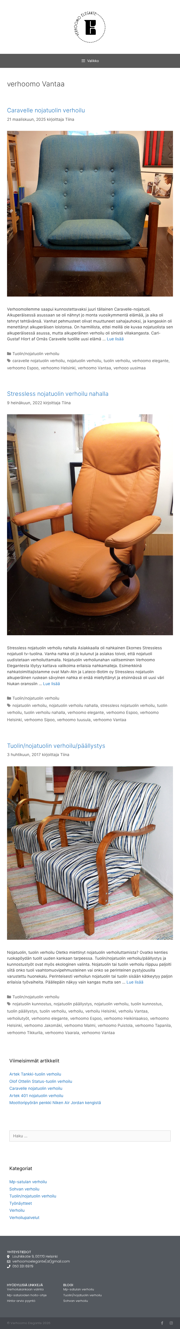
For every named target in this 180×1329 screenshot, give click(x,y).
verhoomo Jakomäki (43, 1025)
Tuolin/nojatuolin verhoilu (35, 353)
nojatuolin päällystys (73, 1004)
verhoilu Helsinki (100, 1011)
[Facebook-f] (162, 1323)
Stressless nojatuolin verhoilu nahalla (58, 393)
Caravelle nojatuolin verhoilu (46, 110)
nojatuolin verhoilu (84, 360)
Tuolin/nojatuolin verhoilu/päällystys (56, 745)
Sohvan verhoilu (24, 1189)
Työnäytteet (20, 1203)
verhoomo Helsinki (58, 368)
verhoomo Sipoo (39, 719)
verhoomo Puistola (115, 1025)
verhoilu (75, 1011)
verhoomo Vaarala (62, 1032)
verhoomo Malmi (79, 1025)
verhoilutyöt (18, 1018)
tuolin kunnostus (146, 1004)
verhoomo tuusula (74, 719)
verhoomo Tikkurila (25, 1032)
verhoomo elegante (150, 360)
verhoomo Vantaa (94, 368)
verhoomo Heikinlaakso (126, 1018)
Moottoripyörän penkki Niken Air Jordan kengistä (55, 1102)
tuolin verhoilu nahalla (44, 712)
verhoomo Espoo (22, 368)
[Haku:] (90, 1136)
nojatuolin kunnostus (31, 1004)
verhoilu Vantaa (133, 1011)
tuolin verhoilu (117, 360)
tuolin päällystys (22, 1011)
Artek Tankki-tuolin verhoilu (35, 1074)
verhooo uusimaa (129, 368)
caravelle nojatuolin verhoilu (38, 360)
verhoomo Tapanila (153, 1025)
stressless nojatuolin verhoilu (127, 705)
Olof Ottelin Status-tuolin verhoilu (40, 1081)
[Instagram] (171, 1323)
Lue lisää (115, 339)
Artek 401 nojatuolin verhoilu (36, 1095)
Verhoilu (17, 1210)
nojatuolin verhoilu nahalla (73, 705)
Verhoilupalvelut (24, 1217)
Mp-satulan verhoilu (28, 1181)
